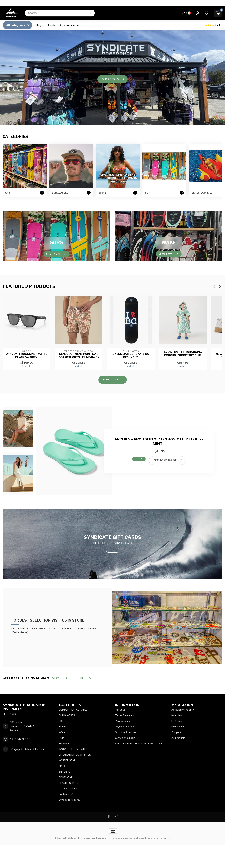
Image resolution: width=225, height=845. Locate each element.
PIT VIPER (64, 743)
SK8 (61, 721)
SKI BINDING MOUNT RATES (75, 754)
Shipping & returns (125, 732)
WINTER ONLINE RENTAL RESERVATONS (138, 743)
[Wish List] (206, 13)
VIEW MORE (110, 379)
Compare (176, 732)
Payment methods (125, 726)
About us (120, 709)
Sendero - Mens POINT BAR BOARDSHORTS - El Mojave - (78, 355)
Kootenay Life (66, 794)
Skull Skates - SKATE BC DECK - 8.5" (130, 355)
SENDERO (64, 771)
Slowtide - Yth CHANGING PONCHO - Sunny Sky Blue (183, 353)
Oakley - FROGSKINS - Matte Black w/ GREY (26, 355)
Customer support (125, 738)
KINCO (62, 766)
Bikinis (62, 726)
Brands (51, 25)
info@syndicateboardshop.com (27, 749)
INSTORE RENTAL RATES (73, 749)
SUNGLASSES (67, 715)
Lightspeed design (143, 837)
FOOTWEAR (66, 777)
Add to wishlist (164, 460)
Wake (62, 732)
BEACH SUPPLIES (69, 783)
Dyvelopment (163, 837)
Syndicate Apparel (69, 800)
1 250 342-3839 (19, 739)
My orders (176, 715)
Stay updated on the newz (73, 678)
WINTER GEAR (67, 760)
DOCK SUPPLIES (68, 788)
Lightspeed (126, 837)
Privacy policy (122, 721)
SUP (61, 738)
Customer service (70, 25)
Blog (39, 25)
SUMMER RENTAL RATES (73, 709)
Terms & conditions (126, 715)
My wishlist (177, 726)
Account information (182, 709)
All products (178, 738)
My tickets (177, 721)
